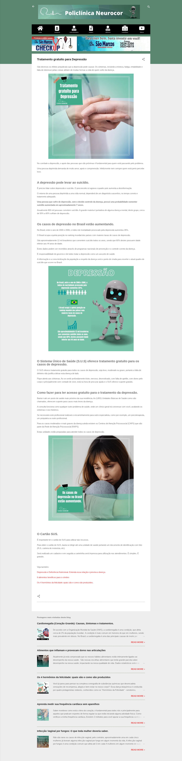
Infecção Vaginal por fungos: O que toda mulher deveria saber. (72, 731)
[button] (143, 60)
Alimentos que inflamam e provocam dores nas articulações (71, 650)
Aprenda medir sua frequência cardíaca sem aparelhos (68, 704)
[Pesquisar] (148, 7)
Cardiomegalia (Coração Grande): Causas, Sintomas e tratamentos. (75, 623)
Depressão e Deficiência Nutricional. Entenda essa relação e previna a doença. (71, 572)
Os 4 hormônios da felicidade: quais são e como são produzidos (73, 677)
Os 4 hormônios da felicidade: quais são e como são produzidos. (65, 582)
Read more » (138, 642)
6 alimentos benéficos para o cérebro (53, 577)
